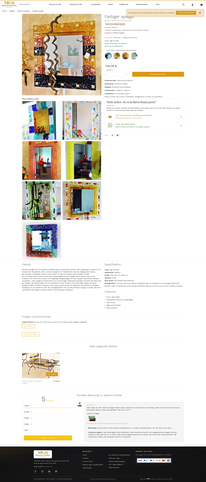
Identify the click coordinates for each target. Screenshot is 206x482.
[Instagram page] (42, 471)
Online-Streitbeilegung (117, 461)
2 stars (28, 424)
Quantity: (110, 70)
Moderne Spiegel (118, 33)
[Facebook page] (35, 471)
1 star (27, 430)
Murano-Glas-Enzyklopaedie (93, 464)
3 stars (28, 418)
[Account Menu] (192, 4)
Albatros (114, 27)
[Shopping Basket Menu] (201, 4)
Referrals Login (114, 458)
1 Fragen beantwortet (129, 37)
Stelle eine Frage (30, 334)
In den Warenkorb (158, 74)
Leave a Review (48, 438)
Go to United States (186, 12)
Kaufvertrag (87, 468)
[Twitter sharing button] (118, 135)
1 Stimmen (116, 37)
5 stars (27, 406)
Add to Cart (51, 374)
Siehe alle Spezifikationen (114, 46)
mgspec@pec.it (118, 464)
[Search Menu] (183, 4)
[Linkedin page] (49, 471)
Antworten (28, 326)
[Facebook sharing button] (112, 135)
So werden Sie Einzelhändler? (119, 455)
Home (85, 455)
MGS (167, 479)
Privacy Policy (87, 461)
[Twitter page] (56, 471)
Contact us (48, 466)
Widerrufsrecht (114, 467)
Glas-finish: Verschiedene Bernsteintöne (122, 50)
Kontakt (85, 458)
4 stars (28, 412)
